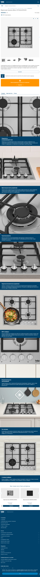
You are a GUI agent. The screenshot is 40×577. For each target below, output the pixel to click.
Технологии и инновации (5, 524)
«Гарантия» (32, 75)
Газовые (25, 8)
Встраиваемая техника (13, 8)
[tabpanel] (10, 497)
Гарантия (2, 549)
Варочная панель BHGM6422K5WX (10, 499)
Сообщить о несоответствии (6, 560)
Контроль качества (4, 522)
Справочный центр (4, 547)
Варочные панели (20, 8)
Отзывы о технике (4, 526)
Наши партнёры (3, 527)
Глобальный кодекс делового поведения (8, 521)
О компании (3, 519)
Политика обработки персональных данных (9, 559)
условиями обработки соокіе (22, 569)
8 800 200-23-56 (4, 566)
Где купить (20, 71)
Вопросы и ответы (4, 554)
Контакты (2, 551)
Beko (9, 8)
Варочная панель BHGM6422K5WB (30, 499)
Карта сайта (3, 562)
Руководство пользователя (6, 552)
